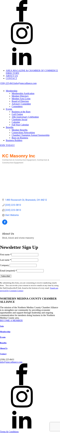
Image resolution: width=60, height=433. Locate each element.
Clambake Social (19, 119)
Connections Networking (23, 132)
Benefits (9, 127)
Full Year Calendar (20, 124)
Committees (17, 106)
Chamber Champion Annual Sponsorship (31, 135)
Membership (11, 91)
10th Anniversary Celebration (25, 117)
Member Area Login (21, 98)
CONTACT (11, 78)
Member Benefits (20, 130)
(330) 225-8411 (7, 83)
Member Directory (20, 96)
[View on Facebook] (4, 223)
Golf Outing (17, 114)
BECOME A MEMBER (11, 320)
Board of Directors (20, 101)
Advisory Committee (21, 104)
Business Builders (14, 140)
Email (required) (8, 270)
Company (5, 265)
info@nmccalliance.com (25, 83)
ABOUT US (12, 75)
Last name (5, 260)
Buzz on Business (20, 138)
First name (5, 254)
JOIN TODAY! (7, 145)
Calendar (16, 122)
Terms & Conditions (9, 431)
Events (9, 109)
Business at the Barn (21, 111)
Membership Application (23, 93)
